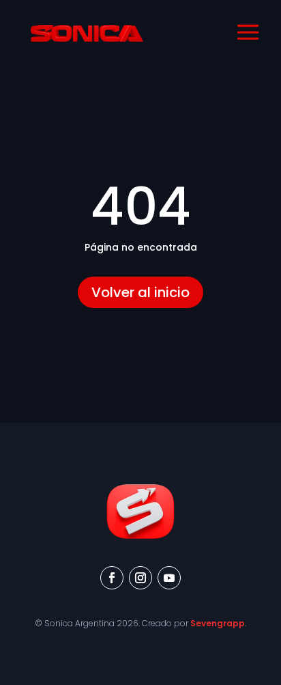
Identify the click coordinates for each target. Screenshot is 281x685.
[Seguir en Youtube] (169, 577)
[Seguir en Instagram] (140, 577)
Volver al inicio (140, 292)
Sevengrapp (217, 623)
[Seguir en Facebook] (111, 577)
